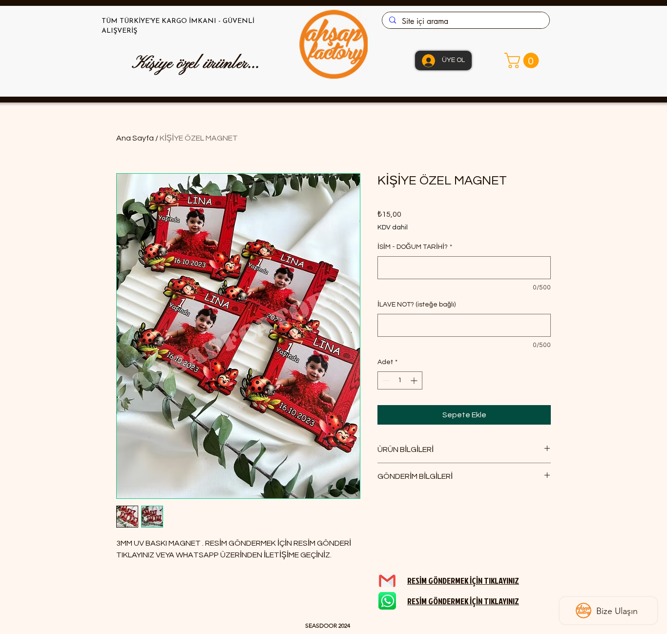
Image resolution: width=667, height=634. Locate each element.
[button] (523, 60)
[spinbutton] (400, 380)
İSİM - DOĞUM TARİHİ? (414, 247)
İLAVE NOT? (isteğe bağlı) (416, 304)
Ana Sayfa (135, 138)
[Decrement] (385, 380)
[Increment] (415, 380)
